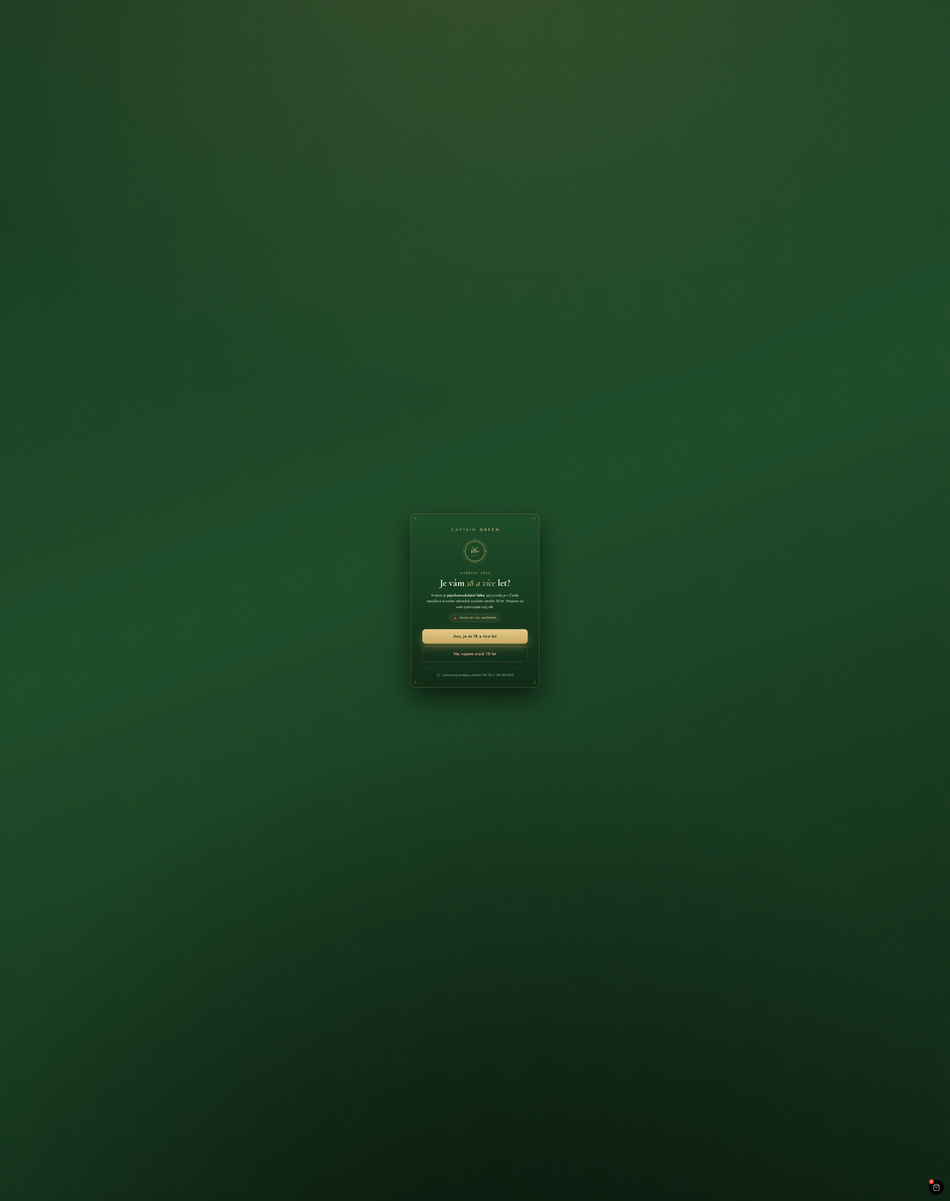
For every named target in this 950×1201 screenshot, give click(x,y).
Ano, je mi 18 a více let (475, 636)
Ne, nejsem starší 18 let (475, 654)
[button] (936, 1187)
